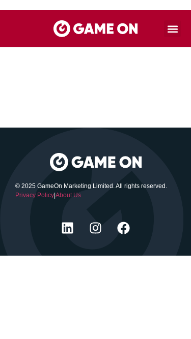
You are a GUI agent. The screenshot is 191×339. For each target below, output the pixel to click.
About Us (68, 195)
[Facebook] (124, 227)
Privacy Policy (34, 195)
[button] (172, 28)
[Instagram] (95, 227)
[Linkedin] (67, 227)
